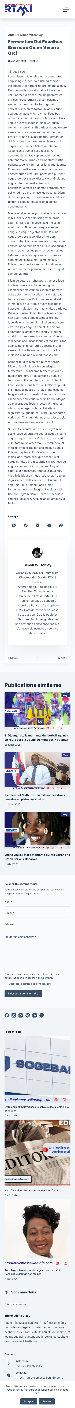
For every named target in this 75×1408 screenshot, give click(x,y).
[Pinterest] (27, 1015)
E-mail (9, 913)
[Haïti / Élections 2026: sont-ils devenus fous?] (37, 1153)
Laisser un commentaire (23, 993)
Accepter (29, 1401)
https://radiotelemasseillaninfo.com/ (39, 1377)
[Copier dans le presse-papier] (61, 525)
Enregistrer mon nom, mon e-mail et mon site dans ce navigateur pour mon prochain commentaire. (34, 976)
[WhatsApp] (14, 525)
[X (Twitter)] (37, 525)
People (34, 61)
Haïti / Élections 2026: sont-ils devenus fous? (31, 1190)
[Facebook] (26, 525)
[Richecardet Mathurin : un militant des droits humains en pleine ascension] (37, 770)
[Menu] (66, 9)
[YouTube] (34, 1015)
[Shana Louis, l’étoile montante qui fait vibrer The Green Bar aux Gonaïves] (37, 830)
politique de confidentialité (37, 983)
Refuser (47, 1401)
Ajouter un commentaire (20, 936)
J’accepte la (30, 983)
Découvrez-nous (15, 1304)
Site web (10, 924)
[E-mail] (49, 525)
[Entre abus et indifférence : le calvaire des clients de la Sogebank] (37, 1069)
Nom (8, 901)
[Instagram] (20, 1015)
